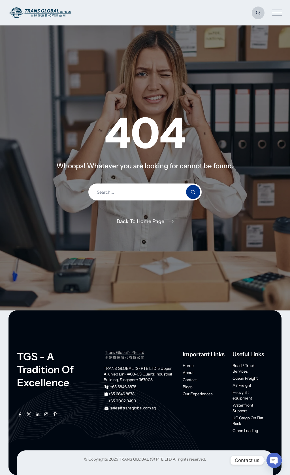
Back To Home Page (140, 221)
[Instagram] (46, 414)
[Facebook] (20, 414)
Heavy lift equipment (242, 395)
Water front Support (243, 408)
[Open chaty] (274, 460)
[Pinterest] (55, 414)
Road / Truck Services (244, 368)
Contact (190, 379)
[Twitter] (29, 414)
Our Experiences (198, 393)
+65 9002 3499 (122, 400)
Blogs (188, 386)
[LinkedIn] (37, 414)
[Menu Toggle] (276, 13)
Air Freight (242, 385)
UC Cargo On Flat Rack (248, 420)
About (188, 372)
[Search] (258, 13)
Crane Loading (245, 430)
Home (188, 365)
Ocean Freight (245, 378)
